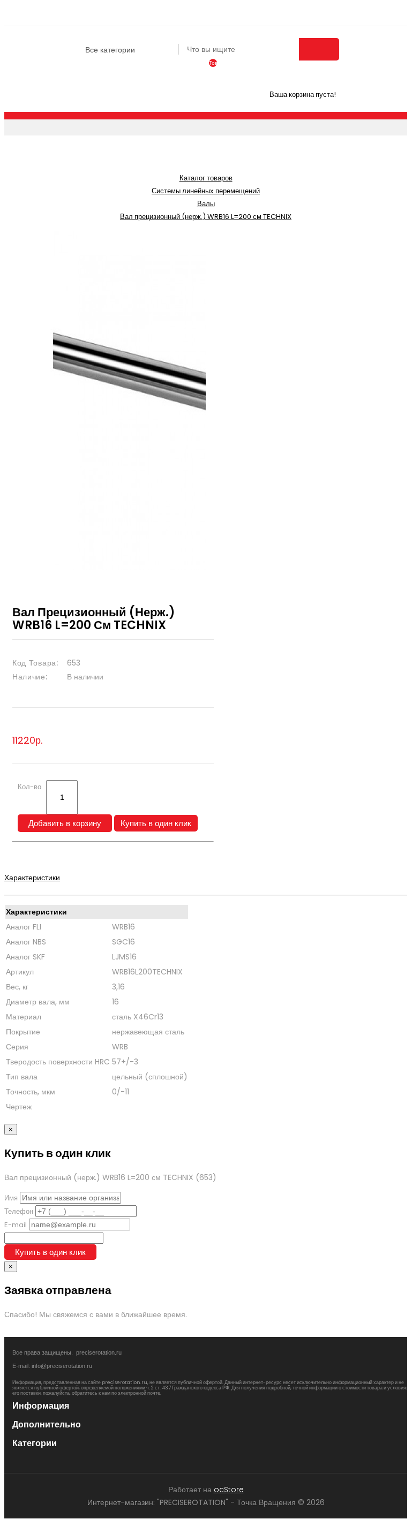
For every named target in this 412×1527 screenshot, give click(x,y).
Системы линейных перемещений (206, 191)
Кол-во (29, 787)
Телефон (18, 1211)
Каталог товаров (206, 178)
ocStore (229, 1489)
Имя (11, 1198)
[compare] (190, 70)
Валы (206, 204)
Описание (22, 864)
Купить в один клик (156, 823)
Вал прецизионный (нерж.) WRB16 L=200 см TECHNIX (205, 216)
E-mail (15, 1225)
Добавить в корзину (64, 823)
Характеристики (32, 877)
